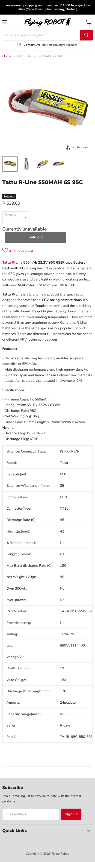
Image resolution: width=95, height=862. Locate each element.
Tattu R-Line (12, 262)
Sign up (71, 814)
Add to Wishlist (20, 251)
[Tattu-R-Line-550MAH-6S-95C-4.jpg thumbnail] (58, 164)
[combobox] (41, 35)
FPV (39, 285)
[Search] (86, 35)
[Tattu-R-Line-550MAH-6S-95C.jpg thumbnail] (10, 164)
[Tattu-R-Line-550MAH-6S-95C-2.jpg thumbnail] (26, 164)
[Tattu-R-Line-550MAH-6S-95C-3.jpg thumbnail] (42, 164)
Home (7, 56)
